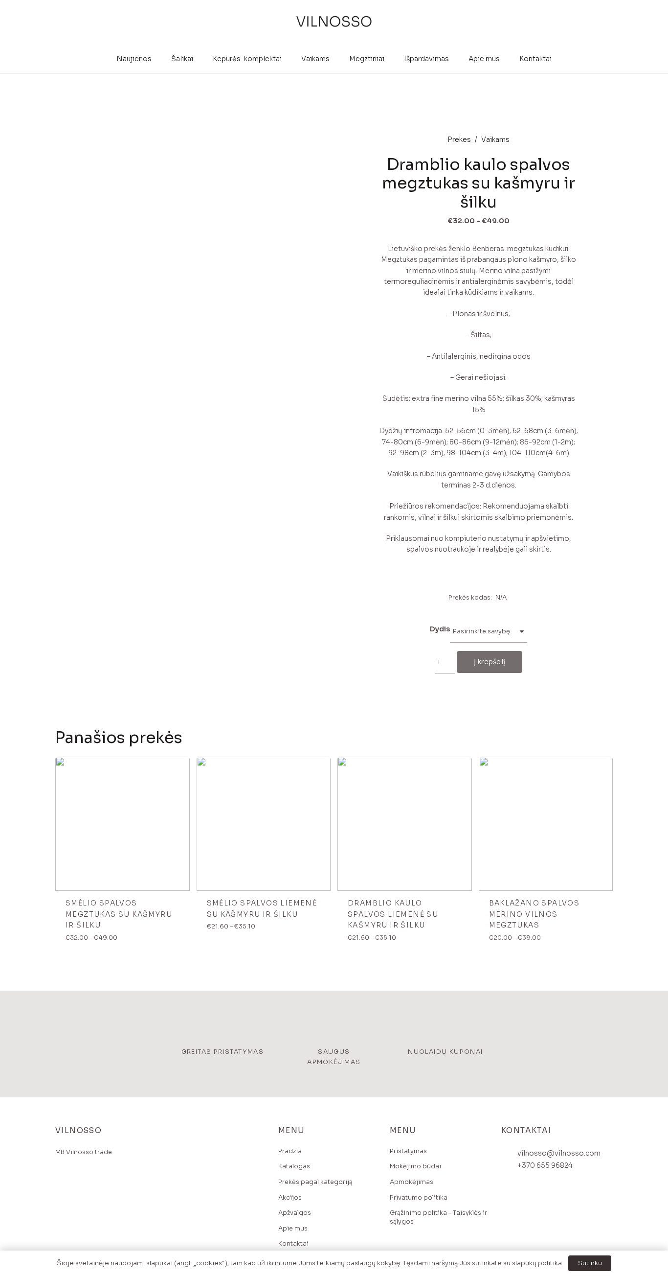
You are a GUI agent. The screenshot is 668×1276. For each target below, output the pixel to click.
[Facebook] (64, 1187)
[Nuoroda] (334, 22)
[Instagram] (83, 1187)
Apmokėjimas (411, 1182)
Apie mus (293, 1228)
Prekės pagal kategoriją (315, 1182)
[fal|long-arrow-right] (179, 768)
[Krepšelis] (604, 22)
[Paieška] (586, 21)
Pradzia (290, 1151)
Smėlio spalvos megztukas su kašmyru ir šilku (119, 914)
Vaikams (495, 139)
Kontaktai (293, 1244)
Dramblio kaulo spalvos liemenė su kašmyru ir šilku (393, 914)
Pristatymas (408, 1151)
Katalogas (294, 1166)
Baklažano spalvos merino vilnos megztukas (534, 914)
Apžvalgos (294, 1213)
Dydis (440, 629)
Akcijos (290, 1198)
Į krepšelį (489, 661)
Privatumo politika (418, 1198)
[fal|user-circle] (572, 22)
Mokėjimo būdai (415, 1166)
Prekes (459, 139)
